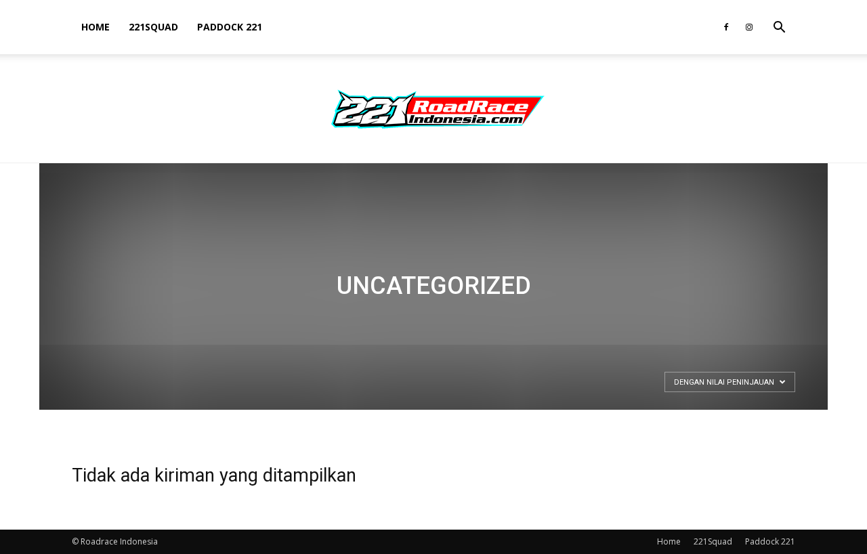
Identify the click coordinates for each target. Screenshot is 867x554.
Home (95, 26)
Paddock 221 (229, 26)
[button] (779, 28)
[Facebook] (726, 27)
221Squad (153, 26)
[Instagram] (749, 27)
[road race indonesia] (433, 109)
